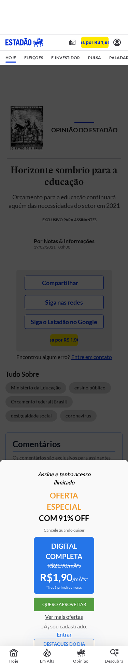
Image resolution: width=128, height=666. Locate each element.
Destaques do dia (64, 644)
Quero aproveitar (64, 604)
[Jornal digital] (72, 42)
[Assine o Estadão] (95, 43)
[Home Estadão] (24, 42)
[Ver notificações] (117, 42)
